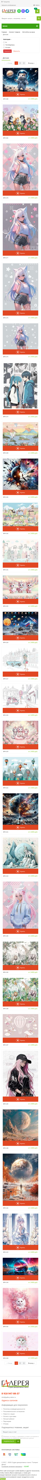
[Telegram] (27, 11)
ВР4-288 (5, 99)
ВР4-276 (5, 318)
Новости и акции (9, 1414)
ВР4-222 (5, 788)
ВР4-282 (5, 138)
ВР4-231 (5, 570)
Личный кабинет (8, 1419)
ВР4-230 (5, 606)
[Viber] (23, 11)
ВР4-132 (5, 1208)
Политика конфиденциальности (14, 1409)
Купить (22, 94)
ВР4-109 (5, 1282)
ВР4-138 (5, 1148)
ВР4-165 (5, 1104)
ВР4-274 (5, 416)
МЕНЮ (5, 26)
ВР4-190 (5, 972)
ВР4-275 (5, 356)
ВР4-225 (5, 751)
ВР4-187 (5, 1045)
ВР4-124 (5, 1252)
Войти (37, 5)
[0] (37, 11)
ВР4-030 (5, 1326)
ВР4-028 (5, 1358)
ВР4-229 (5, 642)
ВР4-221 (5, 832)
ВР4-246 (5, 497)
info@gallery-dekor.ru (9, 1397)
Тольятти (6, 2)
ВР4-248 (5, 453)
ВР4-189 (5, 1008)
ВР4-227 (5, 679)
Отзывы (6, 1424)
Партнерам (7, 1421)
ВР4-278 (5, 198)
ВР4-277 (5, 258)
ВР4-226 (5, 715)
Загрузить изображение (9, 5)
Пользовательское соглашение (14, 1411)
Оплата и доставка (9, 1416)
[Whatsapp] (19, 11)
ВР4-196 (5, 936)
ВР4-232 (5, 533)
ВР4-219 (5, 876)
